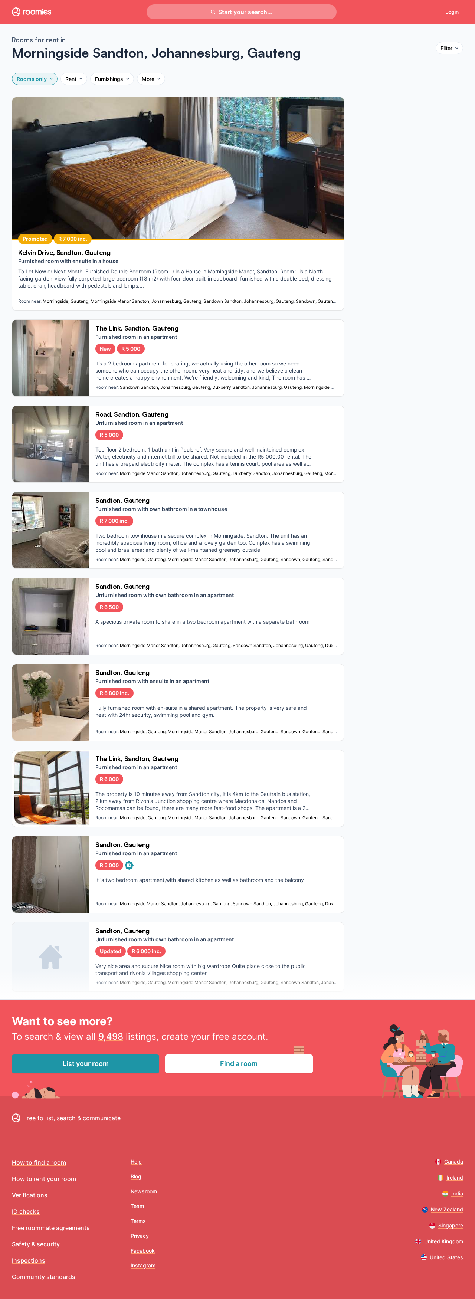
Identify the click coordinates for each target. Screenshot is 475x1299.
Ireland (454, 1177)
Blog (136, 1176)
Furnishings (109, 79)
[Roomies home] (31, 11)
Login (452, 12)
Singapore (450, 1225)
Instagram (143, 1265)
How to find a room (39, 1162)
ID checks (26, 1211)
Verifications (30, 1195)
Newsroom (144, 1191)
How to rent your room (44, 1178)
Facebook (143, 1250)
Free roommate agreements (51, 1227)
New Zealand (447, 1209)
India (457, 1193)
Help (136, 1161)
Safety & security (36, 1244)
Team (137, 1206)
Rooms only (32, 79)
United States (446, 1257)
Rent (70, 79)
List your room (86, 1063)
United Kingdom (443, 1241)
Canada (453, 1161)
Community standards (43, 1276)
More (148, 79)
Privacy (140, 1236)
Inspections (28, 1260)
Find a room (239, 1063)
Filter (446, 48)
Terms (138, 1221)
